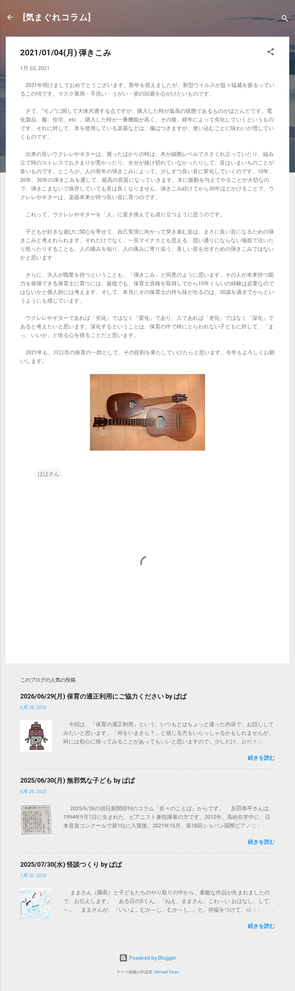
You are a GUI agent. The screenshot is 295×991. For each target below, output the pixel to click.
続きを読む (261, 758)
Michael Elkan (166, 972)
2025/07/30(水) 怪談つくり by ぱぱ (71, 864)
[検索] (285, 20)
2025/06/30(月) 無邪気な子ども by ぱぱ (77, 780)
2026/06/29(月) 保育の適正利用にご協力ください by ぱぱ (103, 696)
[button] (270, 53)
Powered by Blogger (152, 958)
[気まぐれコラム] (57, 17)
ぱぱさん (48, 474)
